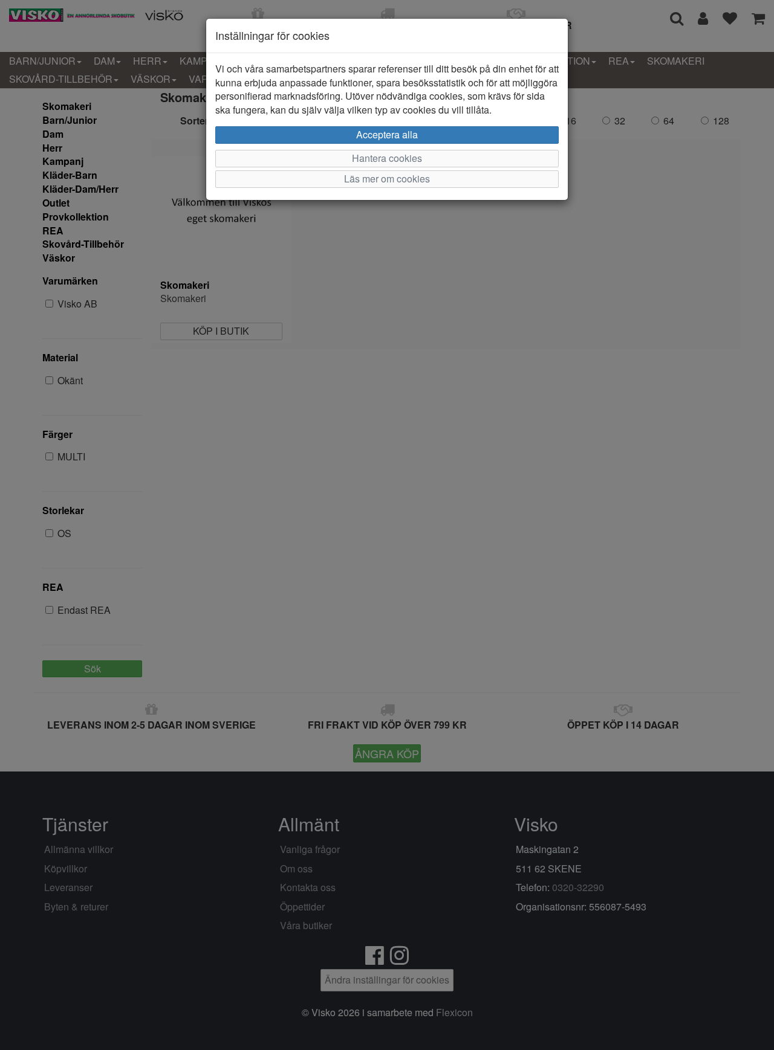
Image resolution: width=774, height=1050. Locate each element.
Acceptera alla (387, 134)
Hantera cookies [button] (387, 158)
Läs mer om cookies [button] (387, 178)
